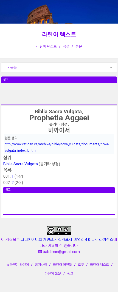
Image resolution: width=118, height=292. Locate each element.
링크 (70, 274)
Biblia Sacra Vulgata (20, 164)
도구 (81, 265)
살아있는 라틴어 (18, 265)
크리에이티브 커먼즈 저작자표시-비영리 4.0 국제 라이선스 (67, 239)
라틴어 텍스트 (59, 35)
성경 (66, 46)
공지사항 (41, 265)
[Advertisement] (59, 96)
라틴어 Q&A (53, 274)
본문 (78, 46)
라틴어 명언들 (62, 265)
